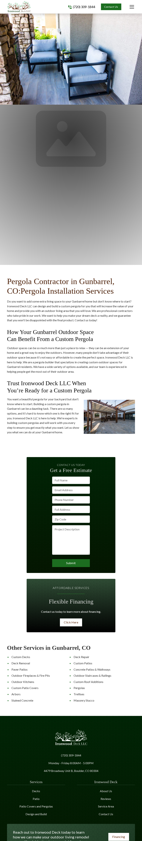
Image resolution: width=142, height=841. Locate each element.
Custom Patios (83, 663)
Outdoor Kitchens (22, 681)
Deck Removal (20, 663)
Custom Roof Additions (88, 681)
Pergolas (79, 688)
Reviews (106, 798)
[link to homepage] (19, 7)
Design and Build (36, 814)
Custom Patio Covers (24, 688)
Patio (36, 798)
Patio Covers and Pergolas (36, 806)
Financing (118, 836)
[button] (128, 6)
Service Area (106, 806)
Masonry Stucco (84, 700)
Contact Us (111, 6)
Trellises (79, 694)
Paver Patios (19, 669)
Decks (36, 791)
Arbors (16, 694)
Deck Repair (81, 657)
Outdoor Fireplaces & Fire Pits (30, 675)
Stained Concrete (22, 700)
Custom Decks (20, 657)
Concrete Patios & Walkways (92, 669)
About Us (106, 791)
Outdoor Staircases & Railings (92, 675)
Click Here (71, 622)
